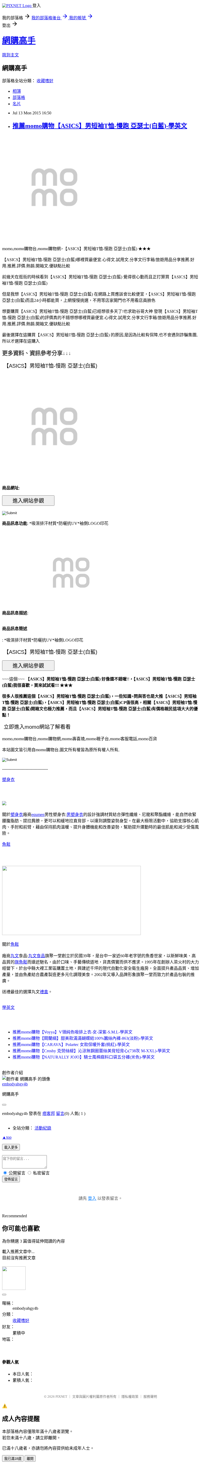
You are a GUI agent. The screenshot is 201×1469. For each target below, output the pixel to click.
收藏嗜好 (45, 81)
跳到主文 (10, 55)
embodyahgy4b (15, 1084)
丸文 (14, 956)
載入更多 (11, 1147)
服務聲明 (150, 1397)
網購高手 (19, 40)
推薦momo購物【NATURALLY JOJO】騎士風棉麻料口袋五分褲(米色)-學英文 (84, 1057)
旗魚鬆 (21, 962)
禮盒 (44, 992)
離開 (30, 1459)
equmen (37, 814)
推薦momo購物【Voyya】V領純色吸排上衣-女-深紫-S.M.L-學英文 (72, 1032)
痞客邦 (48, 1113)
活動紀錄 (43, 1128)
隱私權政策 (129, 1397)
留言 (60, 1113)
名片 (17, 104)
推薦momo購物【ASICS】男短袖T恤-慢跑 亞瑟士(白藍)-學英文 (100, 125)
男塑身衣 (74, 814)
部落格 (19, 97)
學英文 (8, 1007)
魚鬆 (6, 844)
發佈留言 (11, 1179)
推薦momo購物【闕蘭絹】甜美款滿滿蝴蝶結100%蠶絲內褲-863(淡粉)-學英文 (83, 1038)
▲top (7, 1137)
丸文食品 (36, 956)
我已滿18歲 (12, 1459)
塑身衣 (8, 779)
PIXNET (61, 1397)
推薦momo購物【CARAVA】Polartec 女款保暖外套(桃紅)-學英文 (71, 1044)
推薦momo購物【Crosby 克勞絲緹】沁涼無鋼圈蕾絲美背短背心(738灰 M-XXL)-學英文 (91, 1051)
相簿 (17, 91)
